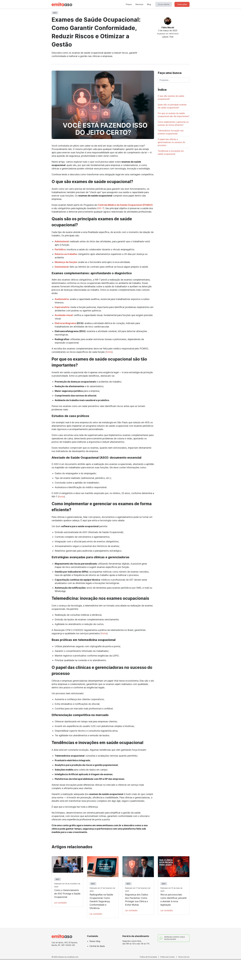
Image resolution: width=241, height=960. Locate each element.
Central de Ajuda (97, 946)
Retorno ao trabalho (66, 254)
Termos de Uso (184, 957)
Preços (129, 4)
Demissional (61, 266)
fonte (109, 352)
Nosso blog (94, 941)
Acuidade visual (64, 315)
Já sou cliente (163, 4)
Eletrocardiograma (65, 323)
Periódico (60, 249)
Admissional (62, 241)
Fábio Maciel (168, 27)
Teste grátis (182, 4)
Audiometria (62, 299)
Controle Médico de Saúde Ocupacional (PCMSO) (125, 205)
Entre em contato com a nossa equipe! (174, 938)
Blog (149, 4)
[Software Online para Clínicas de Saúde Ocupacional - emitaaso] (62, 4)
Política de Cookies (167, 957)
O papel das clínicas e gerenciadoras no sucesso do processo (171, 142)
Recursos (139, 4)
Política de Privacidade (148, 957)
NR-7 (100, 208)
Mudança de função (66, 262)
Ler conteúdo (60, 902)
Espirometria (62, 307)
